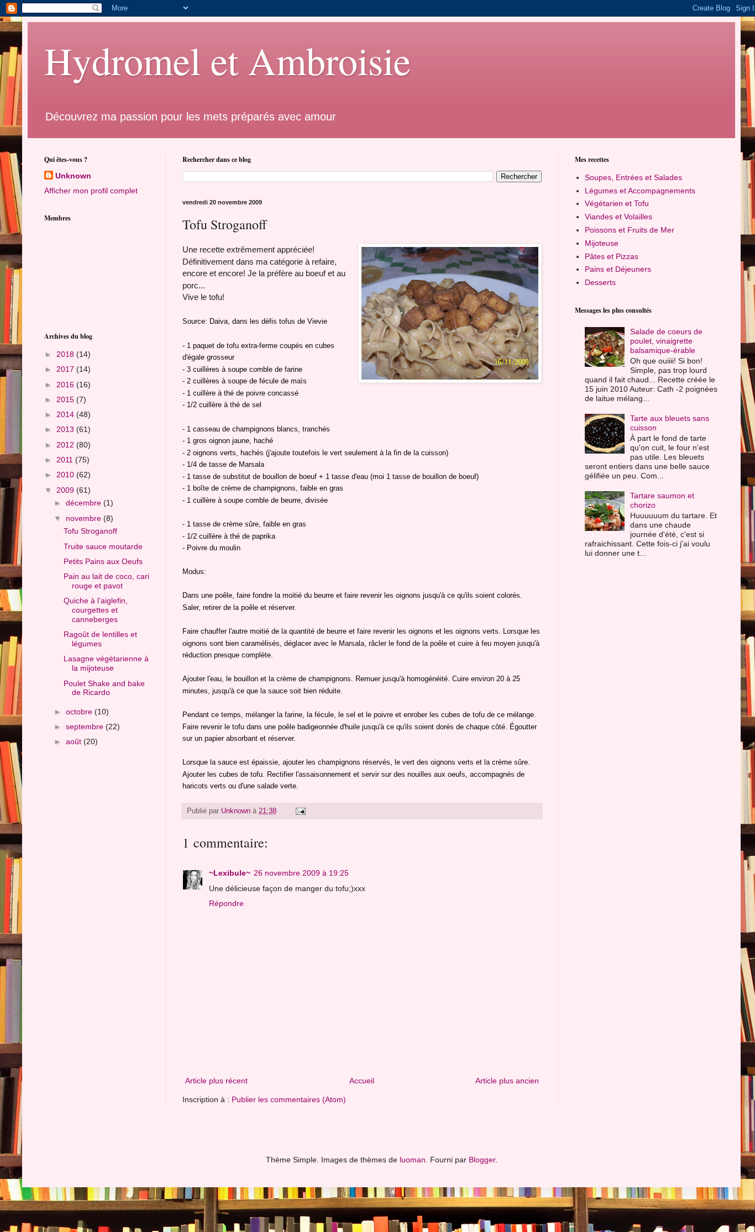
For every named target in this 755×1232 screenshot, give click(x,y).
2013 (66, 429)
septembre (86, 726)
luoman (413, 1159)
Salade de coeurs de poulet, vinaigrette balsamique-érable (666, 341)
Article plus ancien (507, 1080)
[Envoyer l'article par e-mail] (300, 811)
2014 (66, 414)
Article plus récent (216, 1080)
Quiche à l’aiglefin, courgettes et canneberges (96, 610)
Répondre (226, 903)
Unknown (73, 175)
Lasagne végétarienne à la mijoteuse (106, 663)
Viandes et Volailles (618, 216)
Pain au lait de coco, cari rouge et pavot (106, 581)
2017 (66, 369)
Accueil (361, 1080)
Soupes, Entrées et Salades (633, 177)
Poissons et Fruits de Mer (629, 229)
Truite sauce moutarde (103, 546)
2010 (66, 474)
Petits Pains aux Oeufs (103, 561)
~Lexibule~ (229, 872)
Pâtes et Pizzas (611, 256)
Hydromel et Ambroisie (227, 60)
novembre (84, 518)
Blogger (482, 1159)
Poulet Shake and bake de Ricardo (104, 688)
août (74, 741)
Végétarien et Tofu (617, 203)
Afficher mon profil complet (91, 190)
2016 (66, 384)
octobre (80, 711)
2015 (66, 399)
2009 (66, 490)
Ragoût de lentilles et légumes (100, 639)
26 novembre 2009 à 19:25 (301, 872)
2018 (66, 354)
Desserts (600, 282)
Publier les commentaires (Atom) (289, 1099)
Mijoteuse (601, 243)
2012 (66, 444)
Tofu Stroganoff (90, 531)
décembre (84, 502)
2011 (65, 459)
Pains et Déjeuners (618, 269)
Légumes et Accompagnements (640, 190)
